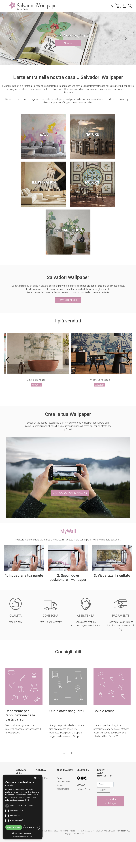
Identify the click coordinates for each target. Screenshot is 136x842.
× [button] (39, 778)
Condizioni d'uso (63, 789)
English (88, 796)
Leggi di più (24, 800)
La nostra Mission (43, 785)
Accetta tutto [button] (13, 827)
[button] (10, 42)
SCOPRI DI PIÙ (68, 307)
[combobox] (35, 778)
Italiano (80, 796)
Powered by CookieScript (23, 836)
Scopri (68, 45)
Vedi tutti (68, 760)
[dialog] (22, 807)
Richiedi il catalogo (110, 808)
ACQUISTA (36, 392)
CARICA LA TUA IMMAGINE (70, 499)
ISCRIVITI (103, 797)
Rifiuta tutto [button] (31, 827)
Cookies (59, 792)
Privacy (59, 785)
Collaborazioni (62, 796)
